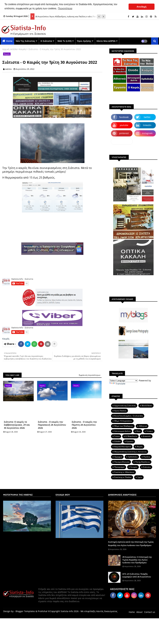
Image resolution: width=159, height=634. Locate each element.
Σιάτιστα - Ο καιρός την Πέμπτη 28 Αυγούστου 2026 (84, 424)
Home (9, 40)
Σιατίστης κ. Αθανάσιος (124, 472)
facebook (124, 117)
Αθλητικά (143, 426)
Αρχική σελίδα (9, 49)
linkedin (147, 125)
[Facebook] (21, 344)
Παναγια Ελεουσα (121, 462)
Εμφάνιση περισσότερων (89, 375)
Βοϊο (138, 431)
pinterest (124, 133)
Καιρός (22, 49)
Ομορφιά (118, 456)
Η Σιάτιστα (46, 40)
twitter (147, 117)
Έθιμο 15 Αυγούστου (123, 421)
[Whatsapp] (34, 344)
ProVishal (42, 611)
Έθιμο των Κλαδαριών (123, 426)
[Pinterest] (41, 344)
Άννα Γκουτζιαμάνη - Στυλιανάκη (128, 415)
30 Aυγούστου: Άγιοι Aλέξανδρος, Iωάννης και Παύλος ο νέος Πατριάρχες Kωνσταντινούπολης (69, 17)
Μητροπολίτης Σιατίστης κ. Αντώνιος (130, 451)
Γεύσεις (149, 431)
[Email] (48, 344)
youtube (124, 125)
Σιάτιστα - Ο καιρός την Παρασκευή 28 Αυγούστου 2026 (52, 424)
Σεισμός (133, 467)
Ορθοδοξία (132, 456)
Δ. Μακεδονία (131, 436)
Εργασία (129, 441)
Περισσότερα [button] (65, 8)
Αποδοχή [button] (141, 6)
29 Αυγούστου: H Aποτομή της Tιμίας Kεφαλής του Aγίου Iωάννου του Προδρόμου (137, 560)
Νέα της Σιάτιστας (25, 40)
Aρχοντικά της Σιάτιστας (125, 405)
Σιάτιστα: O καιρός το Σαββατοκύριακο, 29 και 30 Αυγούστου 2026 (17, 424)
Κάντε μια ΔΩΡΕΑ (106, 40)
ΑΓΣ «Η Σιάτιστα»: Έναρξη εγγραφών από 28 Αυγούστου (136, 575)
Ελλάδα (117, 441)
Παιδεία (146, 456)
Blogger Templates (25, 611)
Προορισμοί (119, 467)
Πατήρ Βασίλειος (142, 462)
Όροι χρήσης (84, 40)
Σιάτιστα (147, 467)
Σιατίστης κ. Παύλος (123, 477)
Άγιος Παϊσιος (120, 410)
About (139, 612)
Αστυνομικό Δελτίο (122, 431)
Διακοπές (147, 436)
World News (147, 405)
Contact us (149, 612)
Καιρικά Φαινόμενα (122, 446)
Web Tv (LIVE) (64, 40)
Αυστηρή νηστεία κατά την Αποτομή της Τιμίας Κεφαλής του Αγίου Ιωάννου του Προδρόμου (131, 543)
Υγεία (139, 477)
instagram (147, 133)
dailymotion (122, 141)
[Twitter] (28, 344)
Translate (120, 383)
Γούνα (117, 436)
